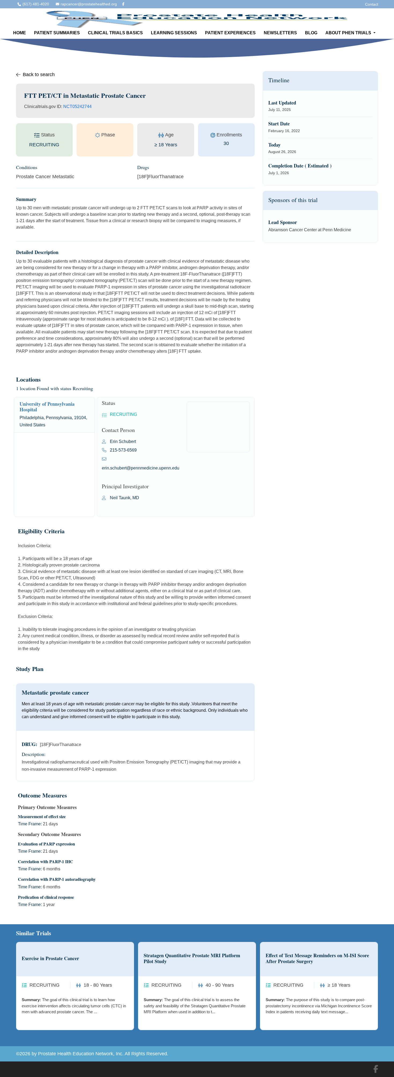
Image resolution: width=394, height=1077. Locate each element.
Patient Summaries (57, 33)
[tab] (54, 415)
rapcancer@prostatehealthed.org (89, 4)
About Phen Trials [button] (348, 33)
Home (19, 33)
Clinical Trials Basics (115, 33)
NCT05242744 (77, 106)
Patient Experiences (230, 33)
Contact (371, 4)
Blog (311, 33)
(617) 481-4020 (36, 4)
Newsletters (280, 33)
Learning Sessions (174, 33)
